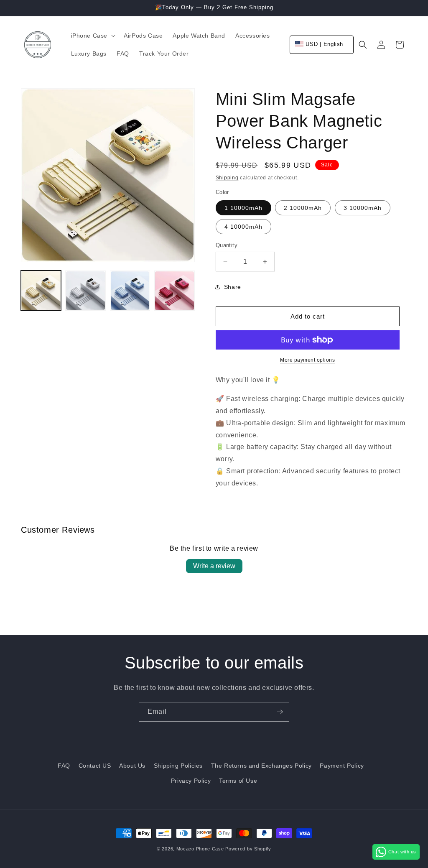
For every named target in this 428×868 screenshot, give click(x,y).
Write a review (214, 565)
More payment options (307, 360)
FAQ (64, 765)
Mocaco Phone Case (200, 848)
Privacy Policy (191, 780)
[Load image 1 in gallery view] (41, 291)
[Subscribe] (279, 712)
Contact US (95, 765)
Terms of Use (238, 780)
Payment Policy (342, 765)
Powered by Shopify (248, 848)
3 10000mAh (363, 207)
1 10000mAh (243, 207)
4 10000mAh (243, 226)
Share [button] (232, 286)
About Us (132, 765)
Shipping (227, 178)
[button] (92, 35)
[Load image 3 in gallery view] (130, 291)
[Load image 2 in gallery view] (85, 291)
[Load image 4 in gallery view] (174, 291)
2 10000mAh (303, 207)
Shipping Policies (178, 765)
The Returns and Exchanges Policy (261, 765)
